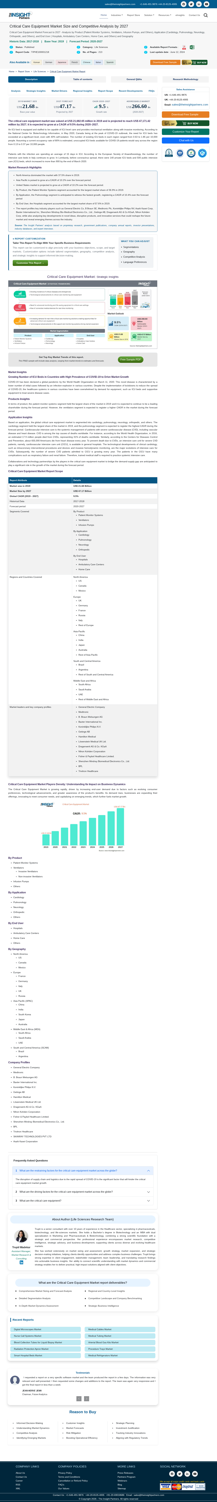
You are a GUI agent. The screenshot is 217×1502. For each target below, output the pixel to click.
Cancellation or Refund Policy (73, 1480)
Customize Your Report (186, 131)
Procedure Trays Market (100, 1349)
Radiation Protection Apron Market (31, 1349)
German (48, 62)
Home (104, 15)
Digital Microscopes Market (27, 1329)
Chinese (86, 62)
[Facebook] (183, 4)
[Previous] (70, 1398)
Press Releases (125, 1473)
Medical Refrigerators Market (103, 1355)
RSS (18, 1484)
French (75, 62)
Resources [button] (164, 15)
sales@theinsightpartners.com (120, 4)
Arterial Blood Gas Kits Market (103, 1342)
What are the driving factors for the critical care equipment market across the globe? (64, 1191)
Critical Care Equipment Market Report (67, 71)
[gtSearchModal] (205, 16)
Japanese (62, 62)
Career (19, 1480)
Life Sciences (40, 71)
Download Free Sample (165, 62)
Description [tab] (31, 79)
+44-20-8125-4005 (167, 4)
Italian (98, 62)
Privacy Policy (65, 1473)
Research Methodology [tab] (185, 79)
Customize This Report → (30, 263)
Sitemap (122, 1488)
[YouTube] (206, 4)
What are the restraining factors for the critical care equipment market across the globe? (66, 1170)
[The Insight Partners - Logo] (21, 15)
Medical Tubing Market (99, 1336)
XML (18, 1488)
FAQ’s (61, 1484)
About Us (20, 1473)
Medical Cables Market (99, 1329)
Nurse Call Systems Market (27, 1336)
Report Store (133, 15)
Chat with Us (186, 140)
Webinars (122, 1480)
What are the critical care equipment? (38, 1200)
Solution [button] (148, 15)
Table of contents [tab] (82, 79)
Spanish (110, 62)
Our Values (63, 1488)
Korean (37, 62)
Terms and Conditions (69, 1477)
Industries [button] (116, 15)
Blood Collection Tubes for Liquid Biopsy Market (38, 1342)
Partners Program (127, 1477)
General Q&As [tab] (134, 79)
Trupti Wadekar (21, 1247)
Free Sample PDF (130, 359)
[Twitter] (191, 4)
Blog (120, 1484)
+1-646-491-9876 (149, 4)
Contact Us (194, 15)
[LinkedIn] (199, 4)
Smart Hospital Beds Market (28, 1355)
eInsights (180, 15)
